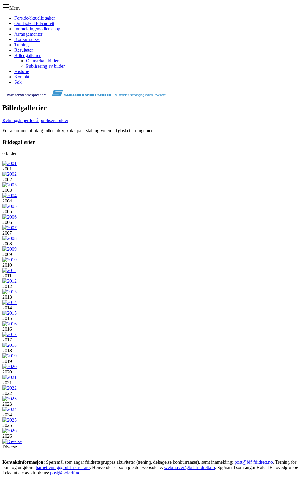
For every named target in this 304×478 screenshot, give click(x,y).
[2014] (9, 302)
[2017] (9, 334)
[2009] (9, 248)
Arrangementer (28, 34)
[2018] (9, 345)
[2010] (9, 259)
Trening (21, 44)
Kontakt (21, 76)
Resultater (23, 50)
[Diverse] (12, 441)
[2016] (9, 323)
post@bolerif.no (65, 472)
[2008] (9, 238)
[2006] (9, 216)
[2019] (9, 355)
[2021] (9, 377)
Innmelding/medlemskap (37, 28)
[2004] (9, 195)
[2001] (9, 163)
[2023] (9, 398)
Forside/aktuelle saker (34, 17)
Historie (21, 71)
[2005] (9, 206)
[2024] (9, 409)
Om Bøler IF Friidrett (34, 23)
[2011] (9, 270)
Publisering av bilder (45, 66)
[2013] (9, 291)
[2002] (9, 174)
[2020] (9, 366)
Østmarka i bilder (42, 60)
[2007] (9, 227)
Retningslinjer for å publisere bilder (35, 120)
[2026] (9, 430)
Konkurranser (27, 39)
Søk (18, 82)
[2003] (9, 184)
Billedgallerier (27, 55)
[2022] (9, 387)
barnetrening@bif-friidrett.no (63, 467)
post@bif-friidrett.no (254, 462)
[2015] (9, 313)
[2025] (9, 419)
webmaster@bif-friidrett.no (189, 467)
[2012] (9, 281)
